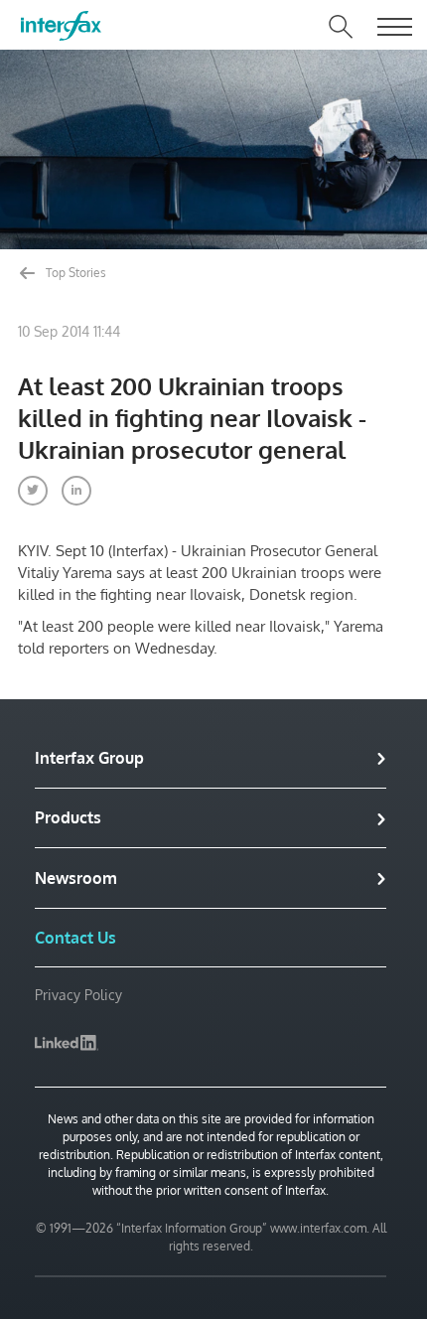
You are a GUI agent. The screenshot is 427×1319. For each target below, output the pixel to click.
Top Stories (74, 272)
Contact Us (75, 938)
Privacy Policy (78, 994)
